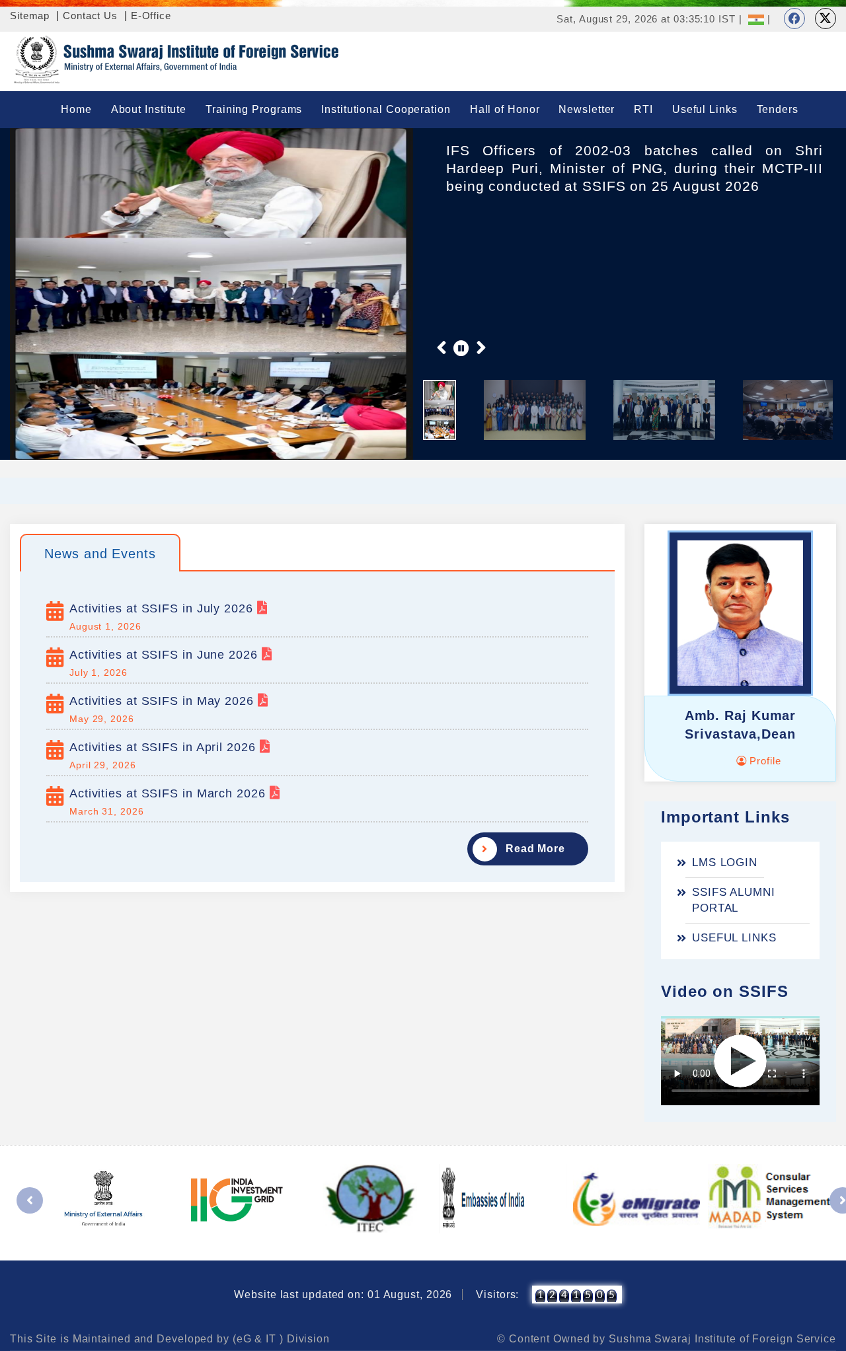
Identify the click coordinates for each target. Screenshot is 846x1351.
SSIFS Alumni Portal (733, 900)
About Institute (149, 109)
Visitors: (497, 1294)
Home (76, 109)
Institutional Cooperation (386, 109)
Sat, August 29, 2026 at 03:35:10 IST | (649, 18)
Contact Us (90, 15)
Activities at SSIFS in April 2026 (164, 747)
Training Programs (254, 109)
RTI (643, 109)
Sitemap (30, 15)
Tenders (777, 109)
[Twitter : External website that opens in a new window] (825, 18)
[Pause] (461, 348)
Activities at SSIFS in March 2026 (169, 793)
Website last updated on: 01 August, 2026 (343, 1294)
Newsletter (586, 109)
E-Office (151, 15)
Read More (535, 848)
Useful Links (705, 109)
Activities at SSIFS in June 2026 (165, 654)
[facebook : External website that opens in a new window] (794, 18)
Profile (763, 760)
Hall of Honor (505, 109)
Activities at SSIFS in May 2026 (163, 701)
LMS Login (724, 862)
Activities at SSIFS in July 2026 (163, 608)
